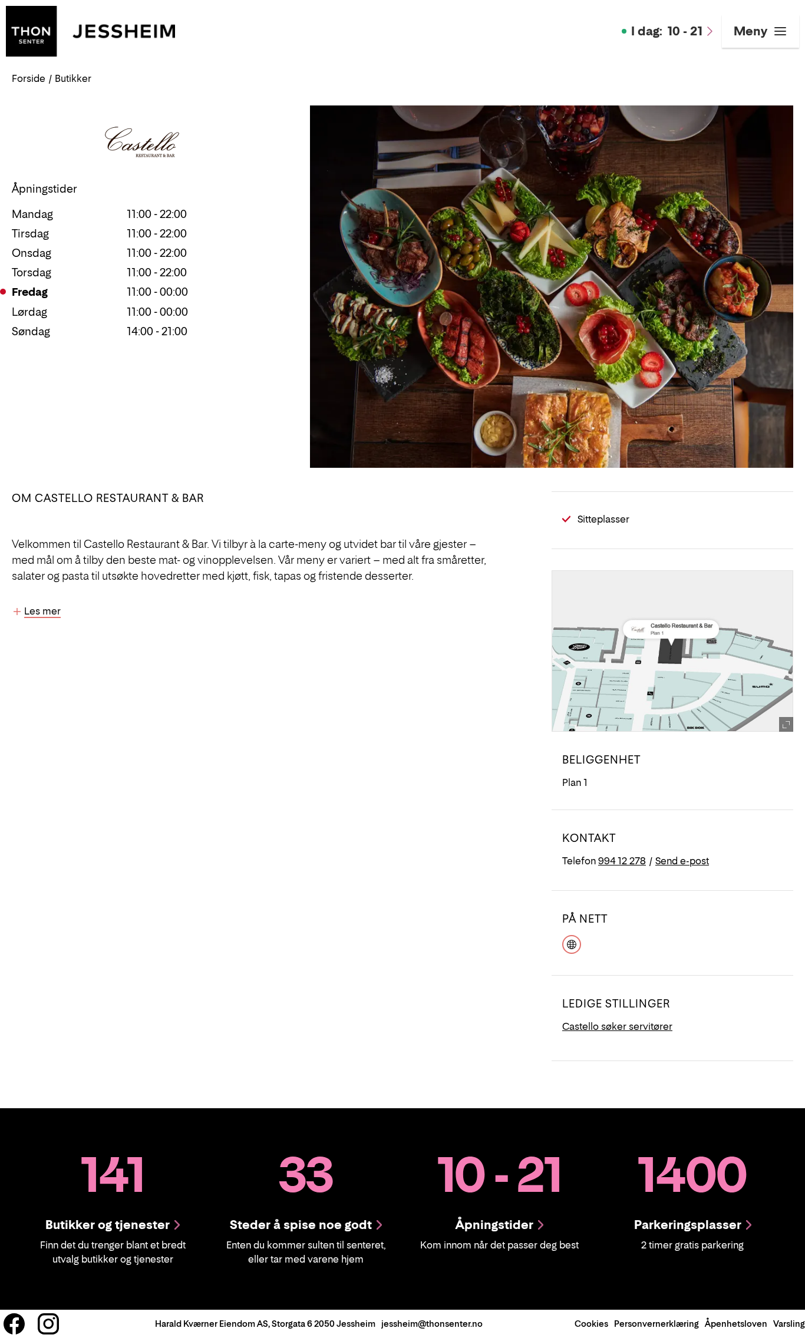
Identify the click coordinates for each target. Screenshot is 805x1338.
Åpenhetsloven (736, 1324)
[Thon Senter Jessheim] (90, 30)
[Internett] (571, 943)
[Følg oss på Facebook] (14, 1324)
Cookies (591, 1324)
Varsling (789, 1324)
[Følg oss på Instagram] (48, 1324)
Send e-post (682, 861)
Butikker (73, 78)
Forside (28, 78)
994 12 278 (622, 861)
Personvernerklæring (656, 1324)
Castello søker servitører (617, 1026)
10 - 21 (666, 31)
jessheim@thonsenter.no (432, 1324)
